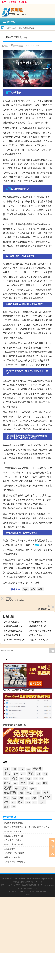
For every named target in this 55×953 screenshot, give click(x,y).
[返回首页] (52, 841)
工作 (35, 778)
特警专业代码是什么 (37, 635)
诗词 (28, 802)
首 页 (4, 2)
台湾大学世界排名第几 (38, 639)
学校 (45, 774)
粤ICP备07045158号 (34, 882)
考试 (34, 798)
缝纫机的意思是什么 (37, 626)
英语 (6, 802)
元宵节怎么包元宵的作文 (15, 600)
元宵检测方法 (44, 608)
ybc (9, 46)
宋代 (14, 778)
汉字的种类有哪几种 (37, 621)
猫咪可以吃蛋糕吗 (11, 621)
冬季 (16, 773)
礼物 (14, 797)
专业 (6, 768)
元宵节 (37, 769)
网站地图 (16, 882)
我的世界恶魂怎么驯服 (13, 630)
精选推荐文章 (49, 878)
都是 (6, 806)
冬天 (7, 773)
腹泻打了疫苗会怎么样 (13, 844)
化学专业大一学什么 (12, 840)
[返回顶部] (52, 854)
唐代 (31, 773)
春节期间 (21, 788)
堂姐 (37, 545)
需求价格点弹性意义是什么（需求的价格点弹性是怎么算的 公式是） (28, 827)
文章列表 (12, 2)
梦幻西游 (10, 792)
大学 (38, 774)
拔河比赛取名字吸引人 (13, 626)
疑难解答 (23, 882)
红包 (21, 797)
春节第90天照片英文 (12, 831)
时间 (45, 783)
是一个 (33, 788)
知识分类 (23, 2)
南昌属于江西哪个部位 (13, 835)
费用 (34, 802)
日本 (38, 783)
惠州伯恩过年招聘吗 (12, 857)
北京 (23, 774)
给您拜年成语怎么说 (12, 635)
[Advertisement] (27, 925)
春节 (8, 92)
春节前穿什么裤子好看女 (14, 853)
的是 (6, 797)
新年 (31, 783)
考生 (27, 798)
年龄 (41, 779)
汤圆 (21, 793)
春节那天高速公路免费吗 (14, 861)
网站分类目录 (38, 878)
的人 (46, 793)
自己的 (44, 797)
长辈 (13, 807)
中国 (14, 769)
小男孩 (27, 894)
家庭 (21, 779)
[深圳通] (27, 11)
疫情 (37, 793)
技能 (15, 783)
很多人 (7, 783)
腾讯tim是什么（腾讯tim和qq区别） (41, 630)
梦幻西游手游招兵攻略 (13, 822)
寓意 (28, 778)
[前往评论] (52, 847)
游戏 (28, 793)
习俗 (21, 768)
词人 (13, 802)
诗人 (20, 802)
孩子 (5, 778)
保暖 (28, 769)
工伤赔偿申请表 (10, 848)
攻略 (23, 783)
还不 (42, 802)
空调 (8, 188)
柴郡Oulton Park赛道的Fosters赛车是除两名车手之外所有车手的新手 (16, 639)
